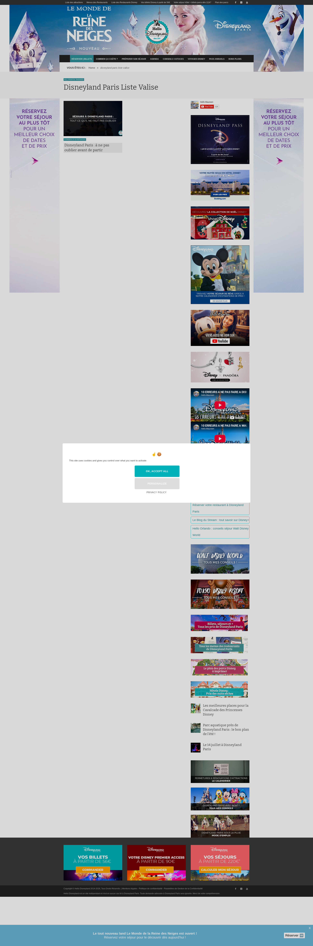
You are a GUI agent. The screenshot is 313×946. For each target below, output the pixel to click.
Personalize (157, 483)
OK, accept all (157, 471)
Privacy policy (157, 492)
